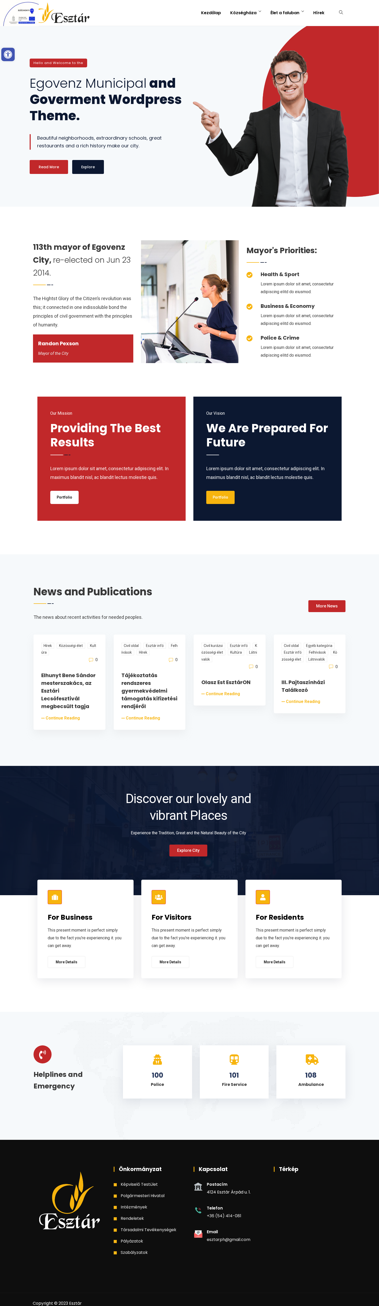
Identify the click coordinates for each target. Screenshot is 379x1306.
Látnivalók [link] (316, 659)
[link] (8, 54)
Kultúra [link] (236, 652)
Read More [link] (49, 167)
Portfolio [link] (64, 497)
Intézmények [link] (134, 1207)
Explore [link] (88, 167)
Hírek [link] (318, 13)
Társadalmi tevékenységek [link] (148, 1230)
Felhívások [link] (317, 652)
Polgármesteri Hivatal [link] (142, 1196)
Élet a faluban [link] (284, 13)
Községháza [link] (243, 13)
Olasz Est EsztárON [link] (226, 682)
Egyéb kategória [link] (319, 646)
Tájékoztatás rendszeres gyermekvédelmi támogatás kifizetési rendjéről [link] (149, 691)
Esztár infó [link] (155, 646)
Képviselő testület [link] (139, 1184)
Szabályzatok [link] (134, 1252)
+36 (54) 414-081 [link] (224, 1216)
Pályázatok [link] (132, 1241)
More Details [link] (66, 962)
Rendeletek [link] (132, 1218)
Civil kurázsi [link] (213, 646)
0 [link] (96, 659)
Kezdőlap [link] (211, 13)
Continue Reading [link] (63, 718)
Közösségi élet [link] (71, 646)
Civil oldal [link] (131, 646)
